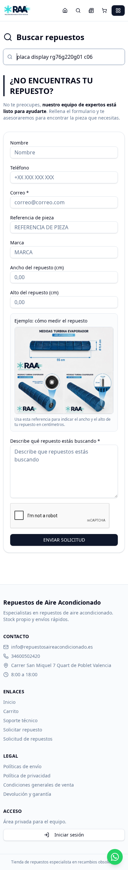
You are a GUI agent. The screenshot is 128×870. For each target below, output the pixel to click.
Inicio (9, 702)
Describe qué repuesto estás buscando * (55, 441)
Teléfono (19, 168)
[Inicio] (65, 10)
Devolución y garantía (27, 794)
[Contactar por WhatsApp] (115, 857)
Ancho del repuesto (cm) (37, 267)
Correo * (19, 193)
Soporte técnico (20, 720)
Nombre (19, 143)
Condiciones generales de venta (38, 785)
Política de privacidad (27, 775)
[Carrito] (104, 10)
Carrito (10, 711)
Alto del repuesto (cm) (34, 292)
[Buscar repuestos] (78, 10)
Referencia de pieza (32, 217)
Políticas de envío (22, 766)
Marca (17, 242)
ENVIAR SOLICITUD (64, 540)
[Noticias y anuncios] (91, 10)
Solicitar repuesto (22, 729)
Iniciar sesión (69, 835)
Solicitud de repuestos (28, 739)
